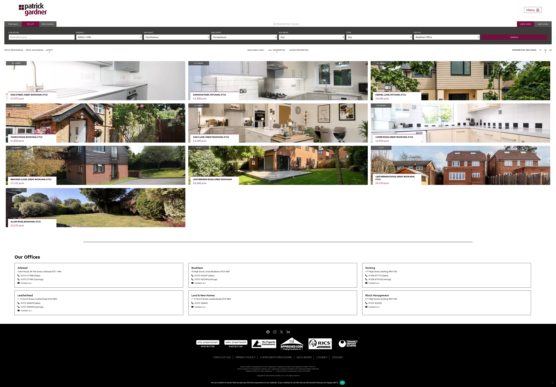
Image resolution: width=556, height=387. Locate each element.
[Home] (33, 14)
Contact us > (26, 283)
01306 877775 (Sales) (378, 275)
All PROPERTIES (277, 50)
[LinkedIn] (288, 332)
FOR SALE (13, 24)
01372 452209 (375, 303)
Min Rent (148, 32)
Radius (80, 32)
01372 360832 (201, 303)
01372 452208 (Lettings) (206, 279)
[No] (552, 382)
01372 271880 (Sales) (30, 275)
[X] (281, 332)
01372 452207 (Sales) (204, 275)
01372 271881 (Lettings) (32, 279)
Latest (49, 50)
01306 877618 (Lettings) (379, 279)
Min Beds (283, 32)
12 (540, 50)
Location (14, 32)
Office (417, 32)
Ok (342, 382)
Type (348, 32)
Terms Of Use (222, 357)
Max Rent (216, 32)
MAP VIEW (543, 24)
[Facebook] (268, 332)
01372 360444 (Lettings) (32, 307)
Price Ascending (35, 50)
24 (545, 50)
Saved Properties (299, 50)
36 (550, 50)
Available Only (255, 50)
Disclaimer (304, 357)
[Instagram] (274, 332)
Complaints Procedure (276, 357)
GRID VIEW (525, 24)
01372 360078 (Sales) (30, 303)
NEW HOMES (48, 24)
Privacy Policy (245, 357)
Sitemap (337, 357)
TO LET (30, 24)
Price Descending (13, 50)
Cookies (321, 357)
